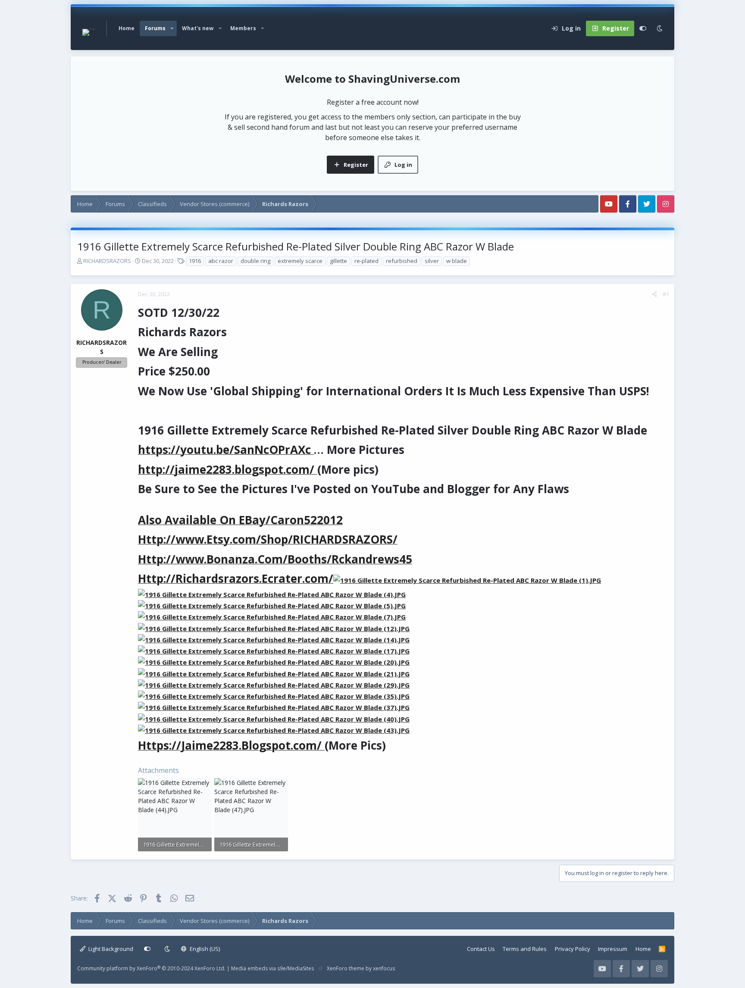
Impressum (612, 949)
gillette (338, 261)
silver (432, 261)
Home (127, 28)
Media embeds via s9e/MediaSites (272, 968)
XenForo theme (345, 968)
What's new (197, 28)
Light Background (110, 949)
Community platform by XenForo (151, 968)
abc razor (220, 261)
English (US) (204, 949)
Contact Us (481, 949)
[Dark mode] (659, 28)
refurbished (401, 261)
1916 (195, 261)
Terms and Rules (525, 949)
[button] (172, 28)
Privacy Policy (572, 949)
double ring (255, 261)
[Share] (654, 294)
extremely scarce (300, 261)
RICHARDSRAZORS (107, 261)
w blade (456, 261)
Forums (155, 28)
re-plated (366, 261)
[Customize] (642, 28)
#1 (666, 294)
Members (243, 28)
